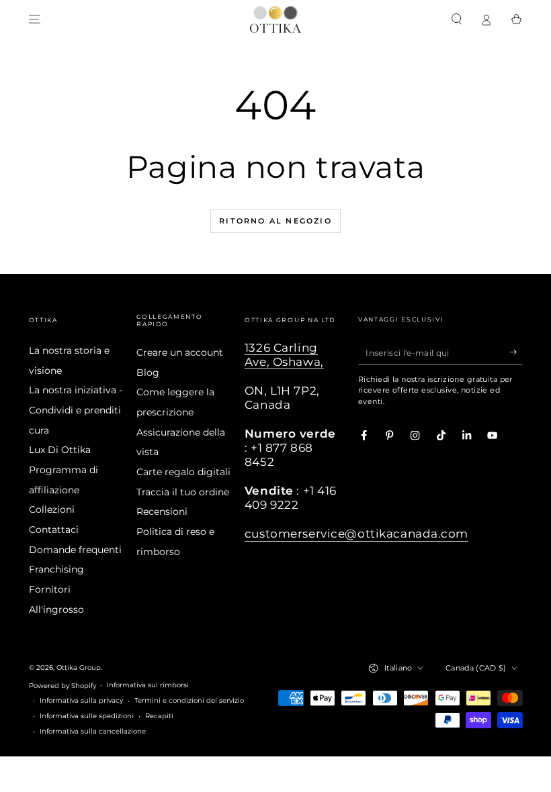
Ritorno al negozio (275, 221)
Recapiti (159, 715)
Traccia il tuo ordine (182, 492)
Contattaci (54, 529)
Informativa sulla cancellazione (93, 731)
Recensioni (161, 511)
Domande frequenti (75, 549)
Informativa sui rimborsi (148, 685)
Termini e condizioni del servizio (189, 700)
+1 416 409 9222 (291, 497)
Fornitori (50, 589)
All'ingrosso (56, 609)
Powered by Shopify (62, 685)
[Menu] (35, 19)
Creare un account (179, 352)
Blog (147, 372)
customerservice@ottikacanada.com (356, 533)
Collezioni (52, 509)
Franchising (56, 569)
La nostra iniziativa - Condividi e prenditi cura (75, 410)
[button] (457, 19)
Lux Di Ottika (60, 449)
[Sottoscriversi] (516, 352)
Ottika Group (78, 667)
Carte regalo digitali (183, 471)
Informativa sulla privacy (81, 700)
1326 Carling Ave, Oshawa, (284, 354)
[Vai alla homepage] (275, 19)
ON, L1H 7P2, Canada (282, 397)
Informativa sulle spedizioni (87, 715)
